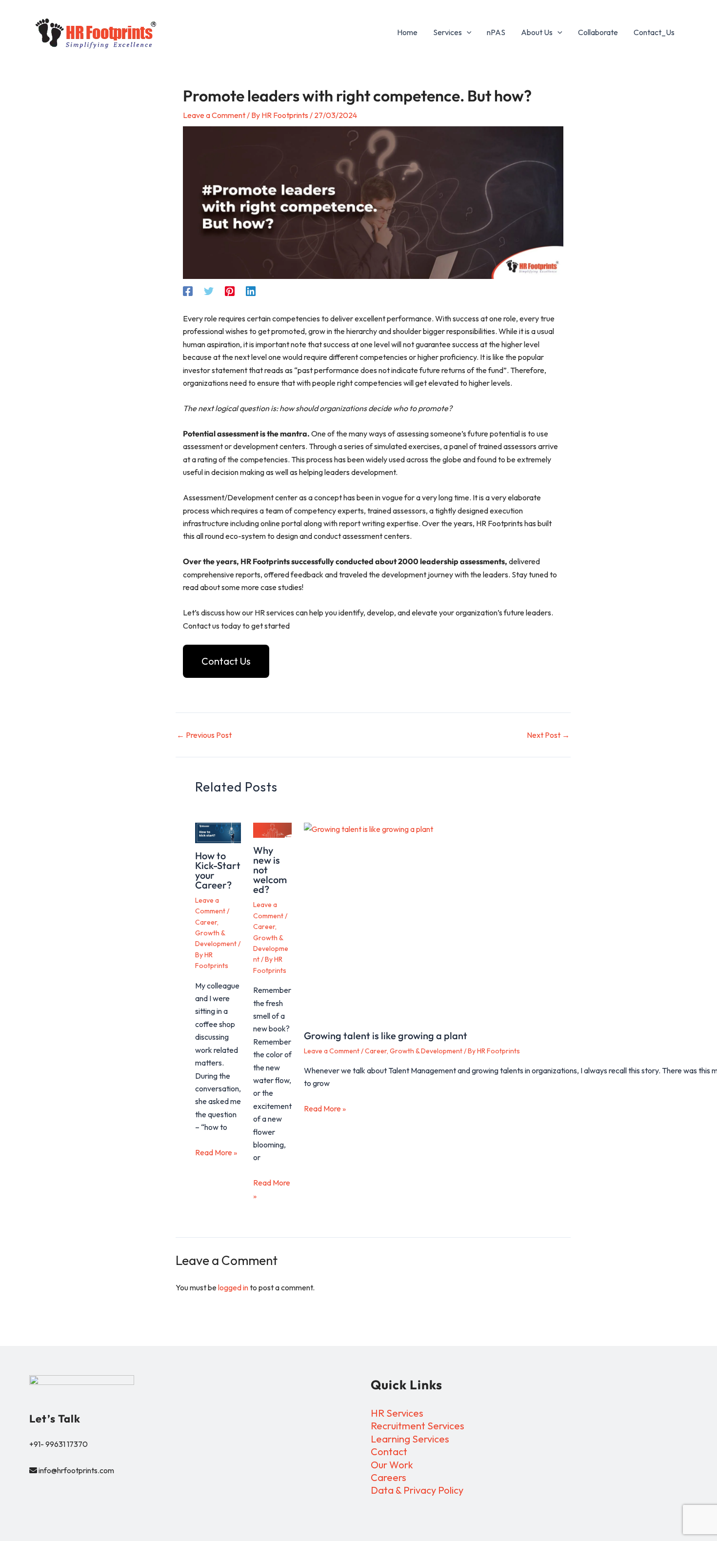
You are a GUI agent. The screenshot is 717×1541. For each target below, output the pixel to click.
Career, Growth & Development (216, 933)
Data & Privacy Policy (417, 1490)
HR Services (397, 1413)
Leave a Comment (214, 115)
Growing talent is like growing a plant (385, 1035)
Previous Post (204, 735)
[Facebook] (188, 290)
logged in (233, 1287)
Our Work (392, 1465)
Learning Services (410, 1439)
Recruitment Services (417, 1426)
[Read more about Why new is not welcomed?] (272, 830)
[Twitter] (209, 290)
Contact (389, 1451)
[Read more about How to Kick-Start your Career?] (218, 833)
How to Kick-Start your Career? (217, 870)
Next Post (548, 735)
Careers (388, 1477)
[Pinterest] (230, 290)
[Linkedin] (251, 290)
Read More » (216, 1152)
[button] (467, 32)
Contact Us (226, 661)
